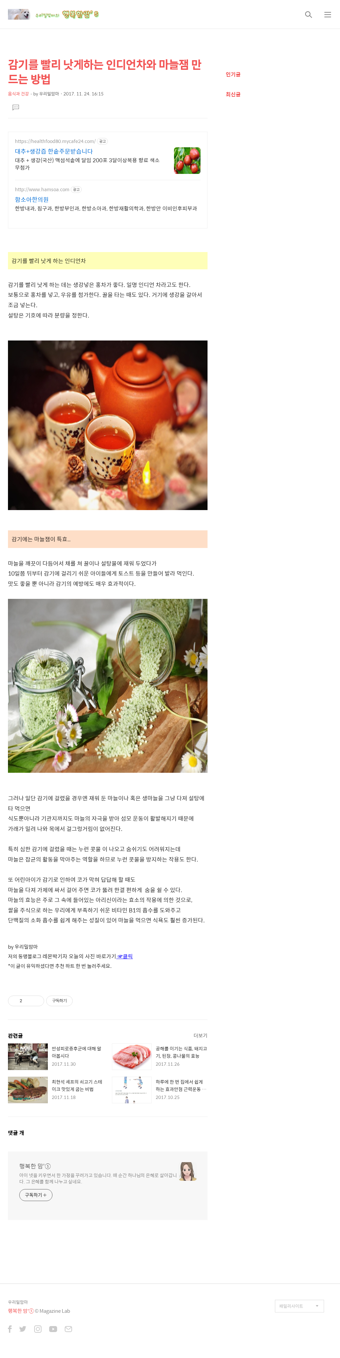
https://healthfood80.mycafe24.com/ (55, 141)
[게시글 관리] (37, 1001)
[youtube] (53, 1329)
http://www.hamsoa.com (42, 189)
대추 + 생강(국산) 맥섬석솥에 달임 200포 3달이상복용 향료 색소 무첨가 (87, 163)
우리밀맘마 (18, 1301)
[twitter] (23, 1329)
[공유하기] (28, 1001)
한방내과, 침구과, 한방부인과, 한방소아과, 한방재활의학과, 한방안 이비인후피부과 (106, 208)
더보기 (201, 1035)
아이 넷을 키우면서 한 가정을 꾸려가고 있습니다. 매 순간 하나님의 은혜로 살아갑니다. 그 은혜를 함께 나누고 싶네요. (98, 1178)
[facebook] (10, 1329)
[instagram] (38, 1329)
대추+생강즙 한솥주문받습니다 (54, 151)
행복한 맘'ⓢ (35, 1166)
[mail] (68, 1329)
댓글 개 (16, 1133)
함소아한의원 (32, 200)
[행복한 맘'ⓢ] (61, 14)
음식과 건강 (18, 93)
